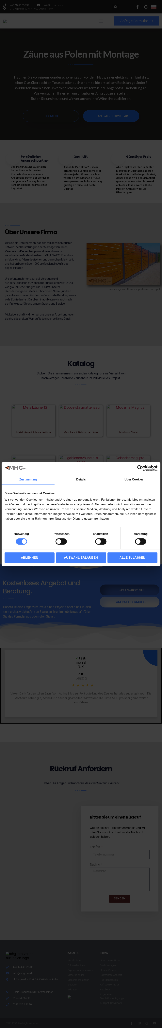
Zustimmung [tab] (28, 479)
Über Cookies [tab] (133, 479)
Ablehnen (29, 557)
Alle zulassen (132, 557)
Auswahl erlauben (81, 557)
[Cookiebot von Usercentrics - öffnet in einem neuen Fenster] (140, 468)
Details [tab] (81, 479)
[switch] (61, 542)
